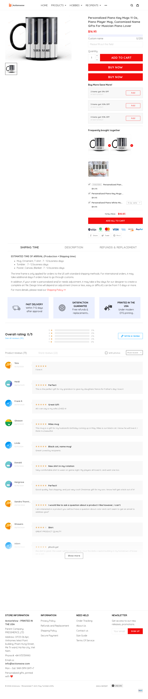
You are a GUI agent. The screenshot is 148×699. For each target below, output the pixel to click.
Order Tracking (84, 620)
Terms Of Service (85, 640)
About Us (81, 625)
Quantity (93, 51)
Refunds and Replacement (55, 625)
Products (57, 5)
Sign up (135, 631)
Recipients (92, 5)
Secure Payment (49, 635)
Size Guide (81, 635)
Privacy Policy (48, 620)
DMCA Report (102, 686)
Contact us (82, 630)
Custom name (95, 38)
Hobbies (75, 5)
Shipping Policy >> (56, 289)
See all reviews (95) (14, 338)
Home (44, 5)
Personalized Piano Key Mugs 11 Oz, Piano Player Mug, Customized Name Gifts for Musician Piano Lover (113, 184)
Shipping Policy (49, 630)
